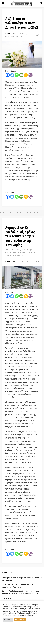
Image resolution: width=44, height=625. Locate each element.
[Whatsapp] (17, 75)
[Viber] (30, 75)
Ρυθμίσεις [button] (7, 620)
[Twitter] (12, 75)
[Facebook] (8, 75)
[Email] (21, 75)
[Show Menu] (3, 3)
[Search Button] (41, 3)
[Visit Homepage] (21, 3)
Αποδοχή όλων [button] (19, 620)
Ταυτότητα (6, 598)
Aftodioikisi (12, 34)
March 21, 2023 (25, 34)
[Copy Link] (26, 75)
